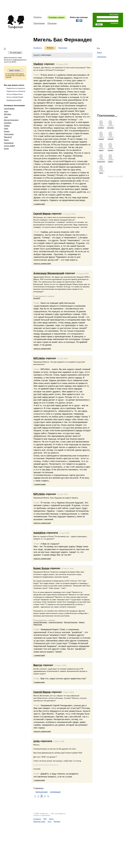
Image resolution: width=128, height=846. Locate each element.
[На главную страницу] (15, 22)
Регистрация (114, 14)
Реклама (57, 821)
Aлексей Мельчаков (40, 622)
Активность (37, 48)
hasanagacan (9, 143)
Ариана (6, 131)
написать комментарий (42, 263)
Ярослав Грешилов (70, 622)
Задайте (36, 55)
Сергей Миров (9, 108)
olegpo (101, 173)
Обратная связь (39, 821)
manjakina (7, 123)
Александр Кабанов (55, 622)
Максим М (8, 137)
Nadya (6, 140)
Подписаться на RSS (13, 100)
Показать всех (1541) (115, 176)
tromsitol (110, 150)
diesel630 (36, 298)
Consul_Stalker (9, 146)
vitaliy (6, 128)
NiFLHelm (7, 114)
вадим (6, 149)
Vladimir (7, 126)
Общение (52, 23)
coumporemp (101, 161)
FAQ (45, 819)
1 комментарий (39, 204)
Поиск (51, 819)
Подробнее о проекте (56, 17)
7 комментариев (40, 484)
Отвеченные (101, 57)
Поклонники (39, 23)
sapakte (110, 161)
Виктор (37, 665)
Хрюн (6, 111)
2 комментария (39, 682)
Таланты (37, 17)
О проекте (37, 819)
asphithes (101, 127)
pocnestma (110, 127)
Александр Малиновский (48, 273)
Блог (49, 821)
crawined (101, 139)
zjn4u (6, 117)
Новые (99, 52)
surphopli (110, 139)
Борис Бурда (41, 568)
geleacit (101, 150)
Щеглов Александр (11, 120)
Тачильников (9, 134)
